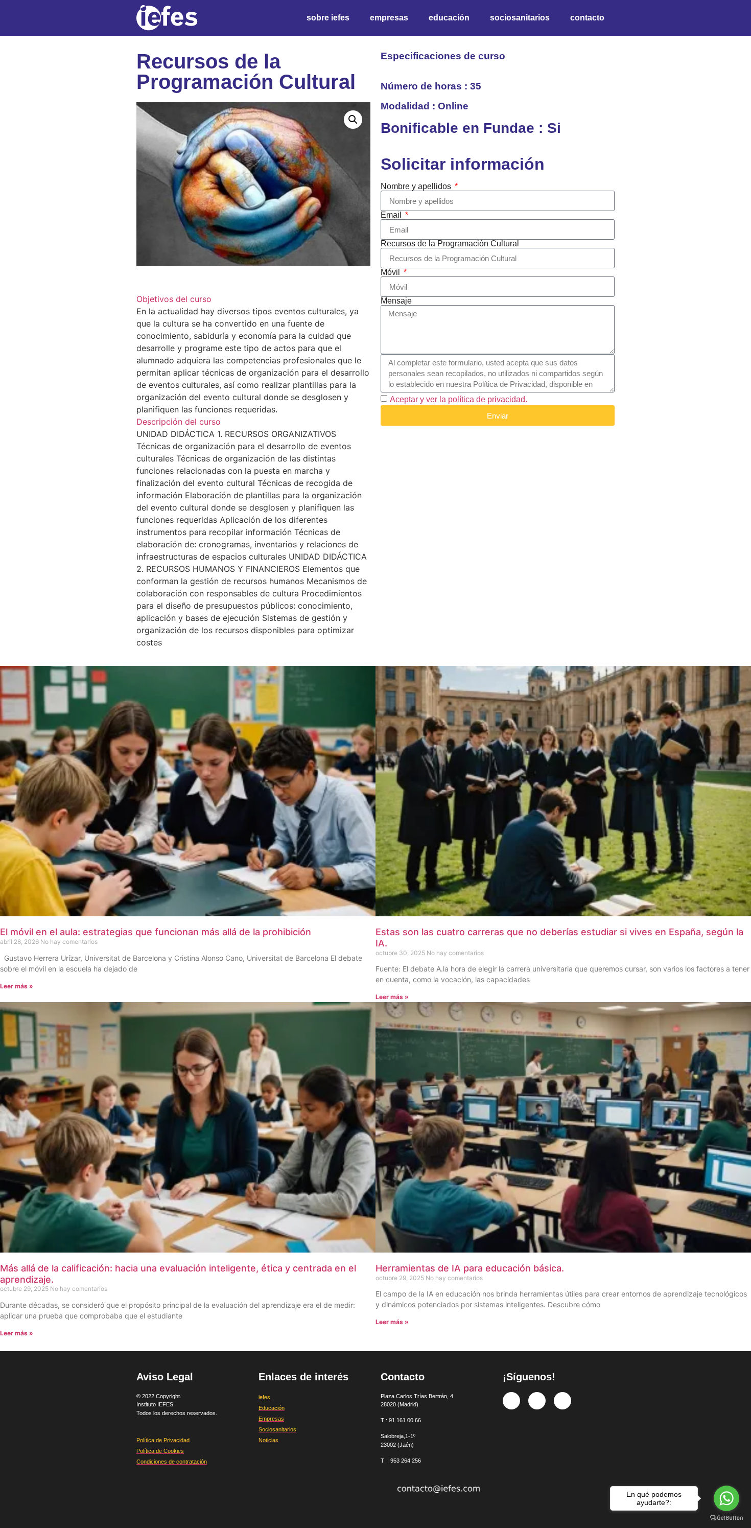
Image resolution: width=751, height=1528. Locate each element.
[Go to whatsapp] (726, 1498)
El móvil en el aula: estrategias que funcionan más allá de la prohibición (155, 932)
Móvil (391, 272)
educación (449, 17)
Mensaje (396, 301)
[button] (353, 119)
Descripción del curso (178, 421)
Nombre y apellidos (417, 186)
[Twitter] (537, 1400)
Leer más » (16, 986)
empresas (389, 17)
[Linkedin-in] (562, 1400)
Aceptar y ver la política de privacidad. (458, 399)
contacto (587, 17)
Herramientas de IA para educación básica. (469, 1268)
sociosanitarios (520, 17)
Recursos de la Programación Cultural (450, 244)
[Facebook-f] (511, 1400)
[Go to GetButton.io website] (726, 1518)
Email (392, 215)
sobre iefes (328, 17)
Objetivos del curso (174, 299)
